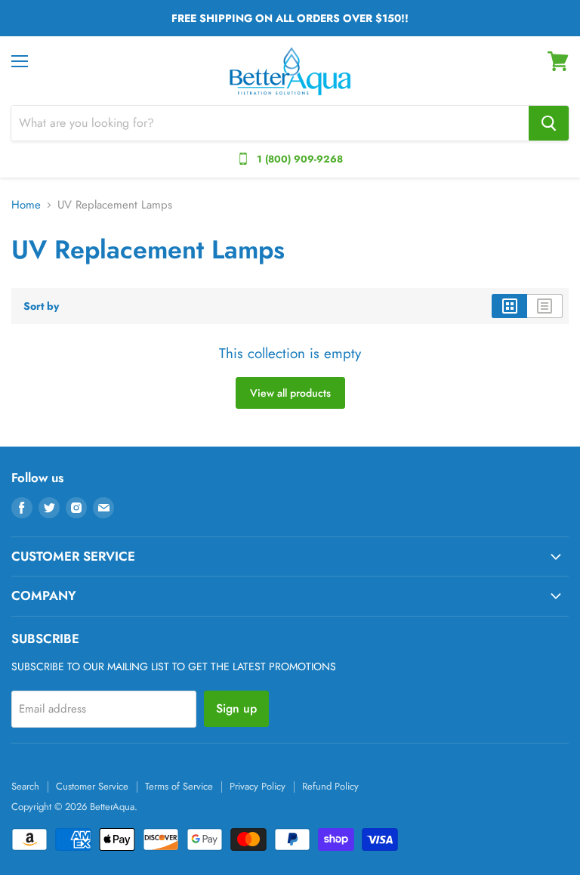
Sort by (41, 306)
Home (26, 205)
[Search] (549, 123)
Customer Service (92, 786)
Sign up (236, 708)
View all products (290, 392)
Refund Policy (330, 786)
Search (25, 786)
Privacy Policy (257, 786)
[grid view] (509, 306)
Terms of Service (179, 786)
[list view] (545, 306)
